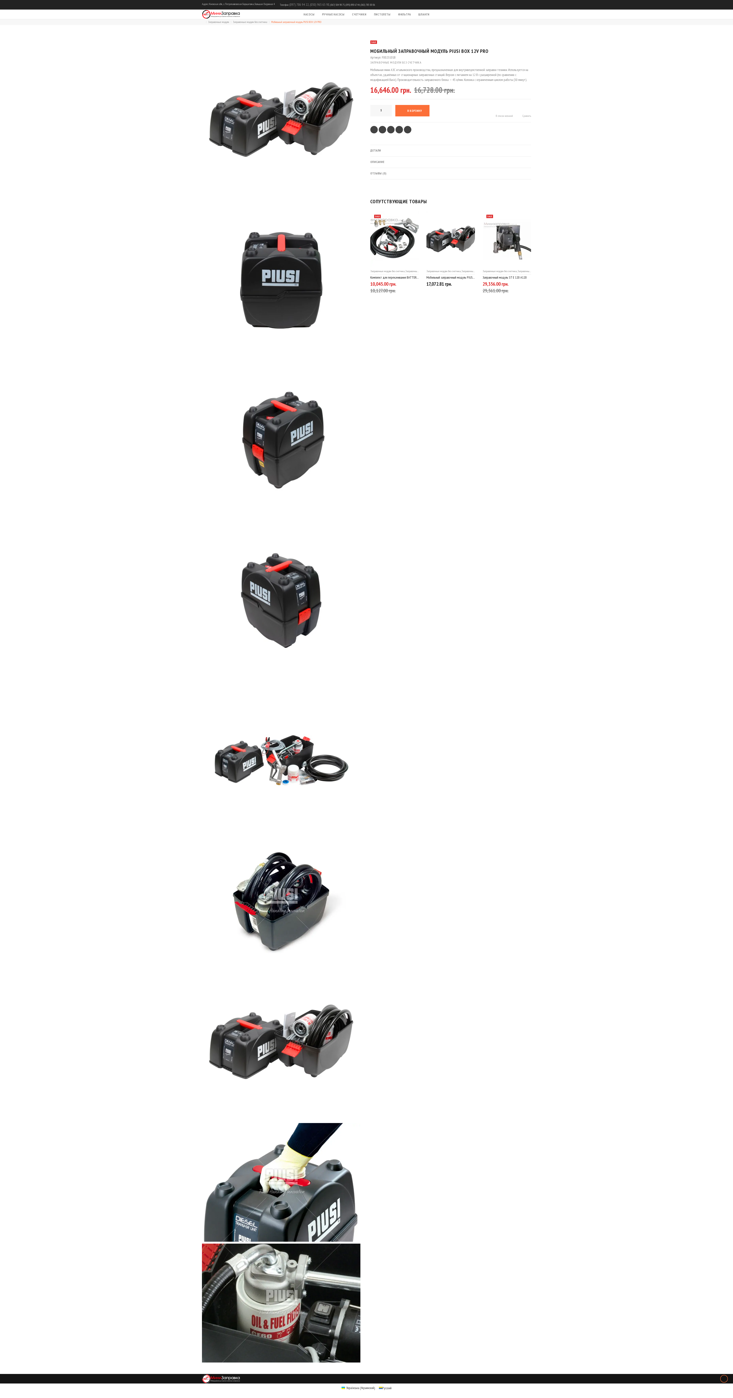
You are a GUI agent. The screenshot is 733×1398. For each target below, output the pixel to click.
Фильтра (404, 14)
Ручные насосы (333, 14)
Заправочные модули (218, 22)
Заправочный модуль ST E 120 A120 (448, 277)
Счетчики (359, 14)
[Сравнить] (410, 284)
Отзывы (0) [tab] (378, 173)
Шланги (423, 14)
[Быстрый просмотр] (417, 285)
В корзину (414, 111)
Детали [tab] (375, 150)
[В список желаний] (403, 284)
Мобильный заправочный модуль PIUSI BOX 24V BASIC (394, 277)
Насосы (309, 14)
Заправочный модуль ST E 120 (501, 277)
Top (724, 1379)
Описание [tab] (377, 162)
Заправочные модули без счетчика (250, 22)
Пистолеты (382, 14)
